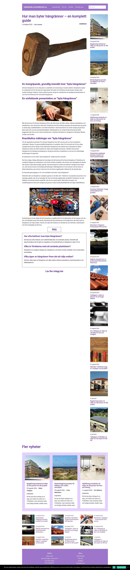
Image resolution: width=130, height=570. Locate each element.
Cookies (70, 7)
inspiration (30, 494)
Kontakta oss (79, 7)
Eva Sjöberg (98, 490)
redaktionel (82, 24)
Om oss (64, 7)
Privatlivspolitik (121, 567)
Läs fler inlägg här (54, 271)
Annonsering (56, 7)
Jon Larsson (38, 24)
